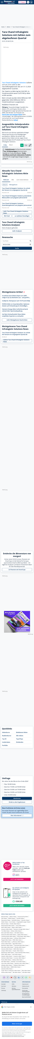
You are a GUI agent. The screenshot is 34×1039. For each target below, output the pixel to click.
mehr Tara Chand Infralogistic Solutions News (15, 212)
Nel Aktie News (5, 961)
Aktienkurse (6, 732)
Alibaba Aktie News (6, 965)
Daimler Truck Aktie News (18, 961)
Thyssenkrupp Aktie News (21, 945)
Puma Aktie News (6, 960)
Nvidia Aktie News (15, 924)
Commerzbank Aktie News (8, 936)
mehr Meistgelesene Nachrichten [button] (17, 320)
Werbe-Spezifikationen (16, 989)
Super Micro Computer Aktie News (10, 970)
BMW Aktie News (15, 967)
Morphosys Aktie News (7, 952)
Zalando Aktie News (6, 969)
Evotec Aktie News (18, 951)
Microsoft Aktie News (7, 933)
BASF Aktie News (5, 927)
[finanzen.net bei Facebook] (7, 977)
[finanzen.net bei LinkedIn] (18, 977)
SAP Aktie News (18, 933)
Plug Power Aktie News (23, 936)
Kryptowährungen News (23, 922)
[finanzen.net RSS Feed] (29, 977)
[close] (31, 1007)
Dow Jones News (5, 920)
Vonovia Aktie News (6, 949)
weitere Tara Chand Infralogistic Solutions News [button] (16, 340)
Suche (17, 248)
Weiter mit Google (17, 1023)
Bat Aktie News (5, 967)
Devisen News (25, 920)
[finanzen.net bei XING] (22, 977)
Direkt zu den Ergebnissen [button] (17, 802)
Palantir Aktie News (6, 956)
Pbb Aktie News (26, 970)
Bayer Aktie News (16, 927)
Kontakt (3, 984)
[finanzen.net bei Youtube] (11, 977)
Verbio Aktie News (6, 972)
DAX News (4, 918)
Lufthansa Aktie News (18, 942)
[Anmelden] (31, 2)
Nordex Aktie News (20, 947)
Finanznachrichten (23, 916)
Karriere (3, 986)
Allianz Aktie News (16, 931)
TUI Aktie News (5, 931)
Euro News (12, 922)
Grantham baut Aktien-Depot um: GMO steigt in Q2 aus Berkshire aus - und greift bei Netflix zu (16, 296)
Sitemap (3, 990)
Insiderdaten (6, 742)
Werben (14, 986)
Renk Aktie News (5, 942)
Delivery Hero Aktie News (22, 963)
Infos (15, 120)
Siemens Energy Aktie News (21, 929)
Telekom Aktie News (18, 965)
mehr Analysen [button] (17, 231)
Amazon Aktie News (6, 929)
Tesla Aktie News (20, 925)
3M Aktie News (17, 972)
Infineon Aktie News (19, 938)
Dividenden (19, 742)
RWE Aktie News (17, 940)
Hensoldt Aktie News (7, 938)
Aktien (8, 27)
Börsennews (4, 916)
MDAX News (11, 918)
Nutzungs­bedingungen (26, 991)
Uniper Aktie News (6, 951)
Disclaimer (25, 988)
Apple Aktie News (22, 934)
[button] (22, 2)
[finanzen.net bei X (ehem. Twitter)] (15, 977)
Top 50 (4, 739)
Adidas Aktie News (17, 960)
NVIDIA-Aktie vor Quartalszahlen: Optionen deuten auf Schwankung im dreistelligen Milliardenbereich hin (15, 305)
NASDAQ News (16, 920)
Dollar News (4, 922)
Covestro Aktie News (19, 956)
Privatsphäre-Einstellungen (26, 994)
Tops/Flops (19, 739)
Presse (3, 988)
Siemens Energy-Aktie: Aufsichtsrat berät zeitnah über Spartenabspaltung (15, 310)
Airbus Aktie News (6, 943)
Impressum (25, 984)
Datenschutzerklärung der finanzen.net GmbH (12, 1034)
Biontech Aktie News (7, 945)
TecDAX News (20, 918)
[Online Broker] (9, 3)
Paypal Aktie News (6, 940)
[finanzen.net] (9, 1)
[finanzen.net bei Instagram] (4, 977)
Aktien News (12, 916)
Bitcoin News (4, 924)
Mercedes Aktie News (7, 947)
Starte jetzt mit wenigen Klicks (12, 114)
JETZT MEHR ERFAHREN (17, 906)
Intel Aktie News (16, 954)
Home (3, 27)
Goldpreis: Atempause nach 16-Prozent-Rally (16, 301)
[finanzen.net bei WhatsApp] (26, 977)
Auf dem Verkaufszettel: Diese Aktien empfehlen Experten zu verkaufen (13, 315)
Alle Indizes (19, 736)
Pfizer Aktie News (6, 954)
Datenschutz (25, 986)
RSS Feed (7, 216)
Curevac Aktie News (19, 958)
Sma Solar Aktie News (7, 963)
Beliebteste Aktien (21, 732)
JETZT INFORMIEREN (17, 879)
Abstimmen (17, 798)
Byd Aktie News (17, 943)
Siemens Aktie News (6, 958)
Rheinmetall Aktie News (7, 925)
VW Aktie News (26, 972)
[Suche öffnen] (28, 2)
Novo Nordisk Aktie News (22, 952)
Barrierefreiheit (26, 997)
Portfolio (5, 745)
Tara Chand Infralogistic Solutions (14, 83)
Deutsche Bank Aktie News (8, 934)
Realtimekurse (6, 736)
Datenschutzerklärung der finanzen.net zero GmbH (13, 1036)
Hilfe (13, 984)
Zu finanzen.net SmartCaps (17, 570)
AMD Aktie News (18, 949)
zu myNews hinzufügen (22, 216)
